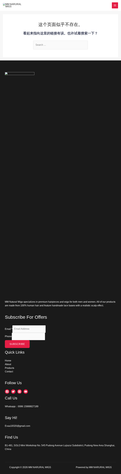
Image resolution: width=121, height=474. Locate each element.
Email (8, 329)
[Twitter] (13, 391)
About (8, 364)
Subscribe (17, 344)
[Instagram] (19, 391)
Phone (8, 336)
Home (8, 360)
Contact (9, 371)
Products (9, 368)
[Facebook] (7, 391)
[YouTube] (25, 391)
